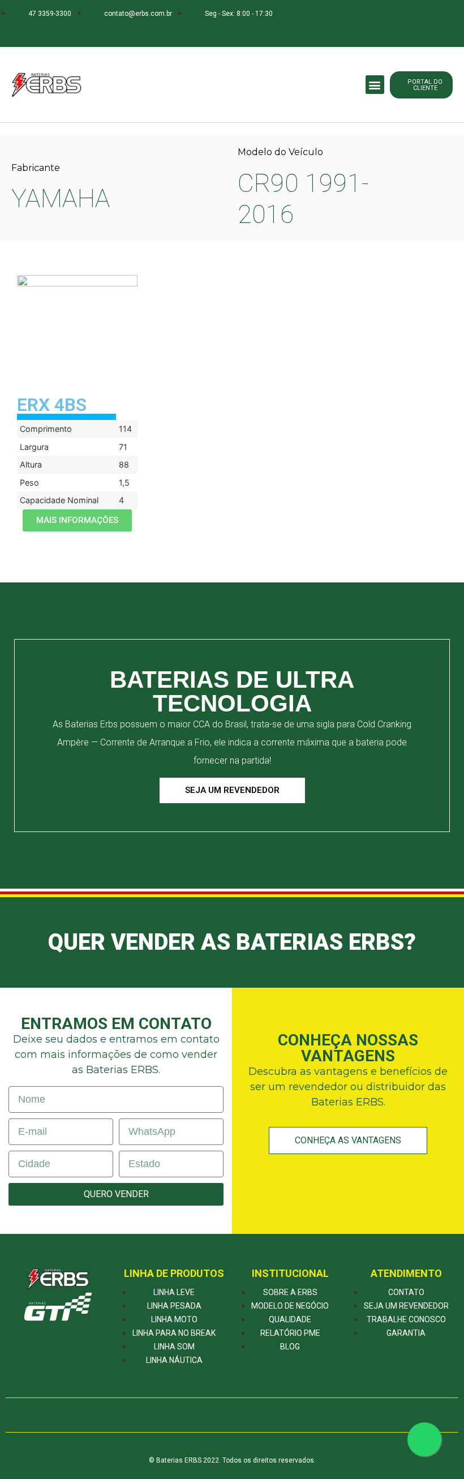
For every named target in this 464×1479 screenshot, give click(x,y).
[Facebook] (185, 1415)
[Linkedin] (111, 30)
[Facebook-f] (66, 30)
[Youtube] (133, 30)
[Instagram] (88, 30)
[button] (375, 84)
